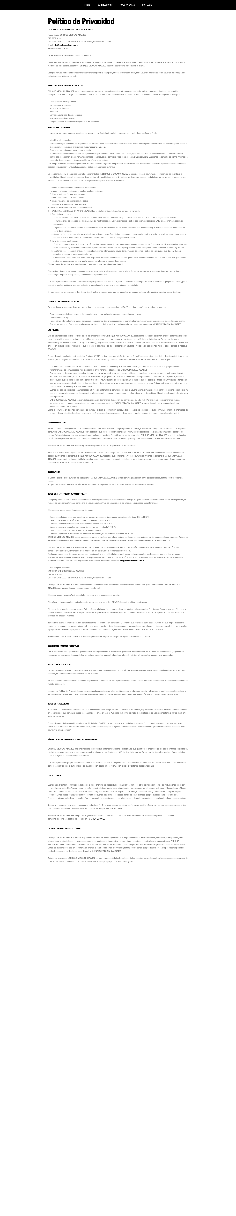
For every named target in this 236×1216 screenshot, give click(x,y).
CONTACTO (147, 5)
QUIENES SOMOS (105, 5)
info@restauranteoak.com (65, 45)
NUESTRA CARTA (127, 5)
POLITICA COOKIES (96, 819)
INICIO (87, 5)
